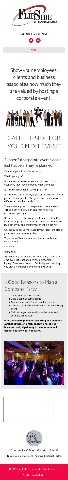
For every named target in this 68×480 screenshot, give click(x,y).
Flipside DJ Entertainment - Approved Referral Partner (34, 456)
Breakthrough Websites (34, 475)
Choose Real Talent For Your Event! (34, 450)
